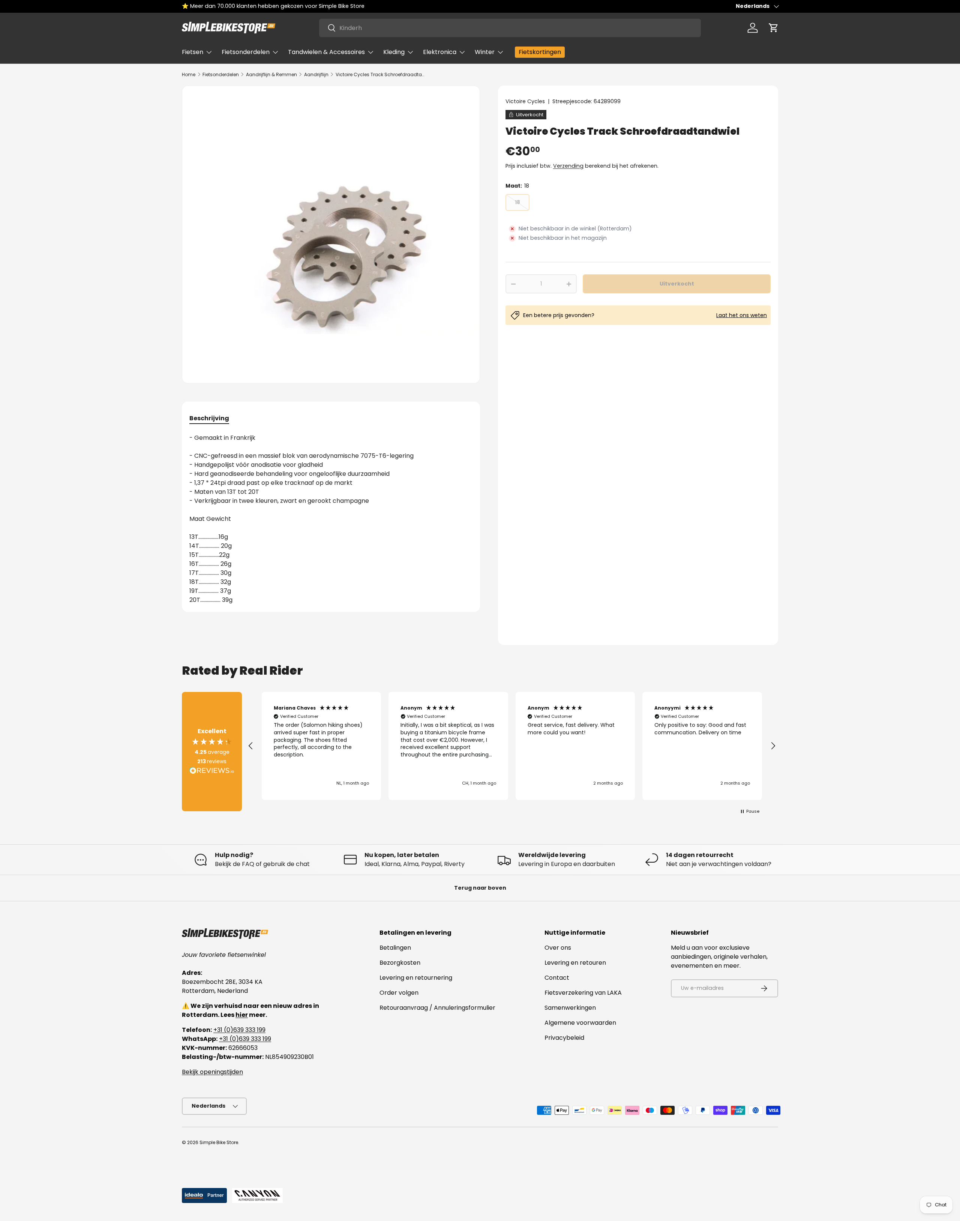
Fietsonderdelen (246, 52)
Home (188, 74)
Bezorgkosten (400, 962)
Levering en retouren (575, 962)
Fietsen (192, 52)
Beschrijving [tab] (209, 418)
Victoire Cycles (525, 101)
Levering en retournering (416, 977)
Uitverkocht (677, 283)
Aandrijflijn (316, 74)
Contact (556, 977)
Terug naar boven (480, 888)
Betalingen (395, 947)
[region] (512, 745)
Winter (485, 52)
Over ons (557, 947)
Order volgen (399, 992)
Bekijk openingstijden (212, 1072)
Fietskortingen (540, 52)
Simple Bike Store (219, 1142)
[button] (773, 28)
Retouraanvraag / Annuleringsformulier (437, 1007)
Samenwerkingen (570, 1007)
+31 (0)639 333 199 (239, 1030)
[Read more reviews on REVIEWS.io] (211, 771)
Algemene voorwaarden (580, 1022)
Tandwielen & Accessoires (326, 52)
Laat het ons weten (741, 315)
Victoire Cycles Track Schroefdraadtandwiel (381, 74)
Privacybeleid (564, 1037)
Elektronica (439, 52)
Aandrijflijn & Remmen (271, 74)
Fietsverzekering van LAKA (583, 992)
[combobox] (510, 28)
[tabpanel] (330, 518)
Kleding (394, 52)
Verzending (568, 166)
